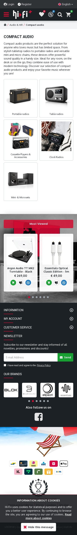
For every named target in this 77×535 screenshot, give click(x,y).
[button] (29, 297)
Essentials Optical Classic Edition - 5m (56, 270)
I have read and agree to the (29, 365)
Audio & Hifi (16, 24)
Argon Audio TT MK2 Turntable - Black (20, 270)
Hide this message (41, 527)
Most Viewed (39, 224)
